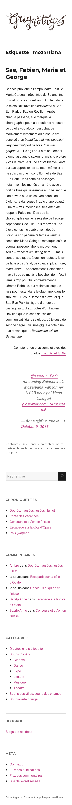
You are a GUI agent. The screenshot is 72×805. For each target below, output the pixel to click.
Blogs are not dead (19, 731)
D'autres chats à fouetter (27, 648)
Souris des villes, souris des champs (35, 693)
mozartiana (52, 448)
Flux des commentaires (26, 775)
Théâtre (19, 688)
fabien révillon (34, 448)
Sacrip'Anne (18, 599)
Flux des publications (25, 769)
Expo (17, 671)
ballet (59, 444)
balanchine (47, 444)
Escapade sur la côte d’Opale (30, 527)
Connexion (17, 764)
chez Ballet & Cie (53, 353)
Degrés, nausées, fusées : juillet (32, 510)
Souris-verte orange (24, 699)
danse (20, 448)
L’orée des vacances (24, 516)
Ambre (14, 565)
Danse (32, 444)
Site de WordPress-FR (26, 781)
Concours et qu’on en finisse (30, 521)
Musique (20, 682)
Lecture (19, 676)
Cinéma (19, 659)
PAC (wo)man (19, 533)
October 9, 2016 (35, 426)
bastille (10, 448)
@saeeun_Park (44, 375)
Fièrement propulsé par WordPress (43, 797)
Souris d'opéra (20, 654)
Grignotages (13, 797)
